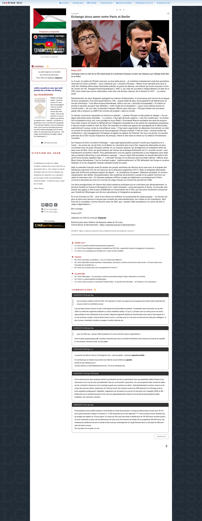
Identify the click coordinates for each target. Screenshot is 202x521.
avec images (53, 211)
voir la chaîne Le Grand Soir (49, 57)
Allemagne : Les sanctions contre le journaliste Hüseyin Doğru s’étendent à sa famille (113, 277)
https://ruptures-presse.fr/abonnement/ (117, 225)
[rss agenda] (46, 66)
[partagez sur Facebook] (42, 206)
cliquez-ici (58, 78)
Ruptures (102, 218)
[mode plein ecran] (120, 10)
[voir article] (40, 117)
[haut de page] (166, 446)
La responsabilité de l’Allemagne (94, 279)
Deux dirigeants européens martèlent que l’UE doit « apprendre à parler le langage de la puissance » (118, 248)
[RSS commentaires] (95, 290)
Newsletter (164, 3)
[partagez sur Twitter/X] (46, 206)
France (77, 257)
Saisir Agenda (125, 3)
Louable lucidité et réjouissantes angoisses (98, 246)
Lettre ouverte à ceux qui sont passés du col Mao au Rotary (48, 89)
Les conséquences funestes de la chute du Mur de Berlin (103, 251)
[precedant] (116, 10)
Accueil (65, 3)
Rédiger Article (145, 3)
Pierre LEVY (79, 243)
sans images (53, 209)
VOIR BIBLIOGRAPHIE (50, 143)
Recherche (107, 3)
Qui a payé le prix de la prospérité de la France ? (99, 268)
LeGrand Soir (13, 2)
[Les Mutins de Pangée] (49, 228)
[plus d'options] (55, 206)
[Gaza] (49, 28)
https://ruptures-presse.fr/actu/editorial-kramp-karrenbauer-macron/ (106, 231)
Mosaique (79, 3)
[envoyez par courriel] (50, 206)
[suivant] (123, 10)
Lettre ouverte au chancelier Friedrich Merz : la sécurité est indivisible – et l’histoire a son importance (119, 282)
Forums (92, 3)
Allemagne (79, 274)
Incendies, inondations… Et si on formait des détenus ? (102, 260)
